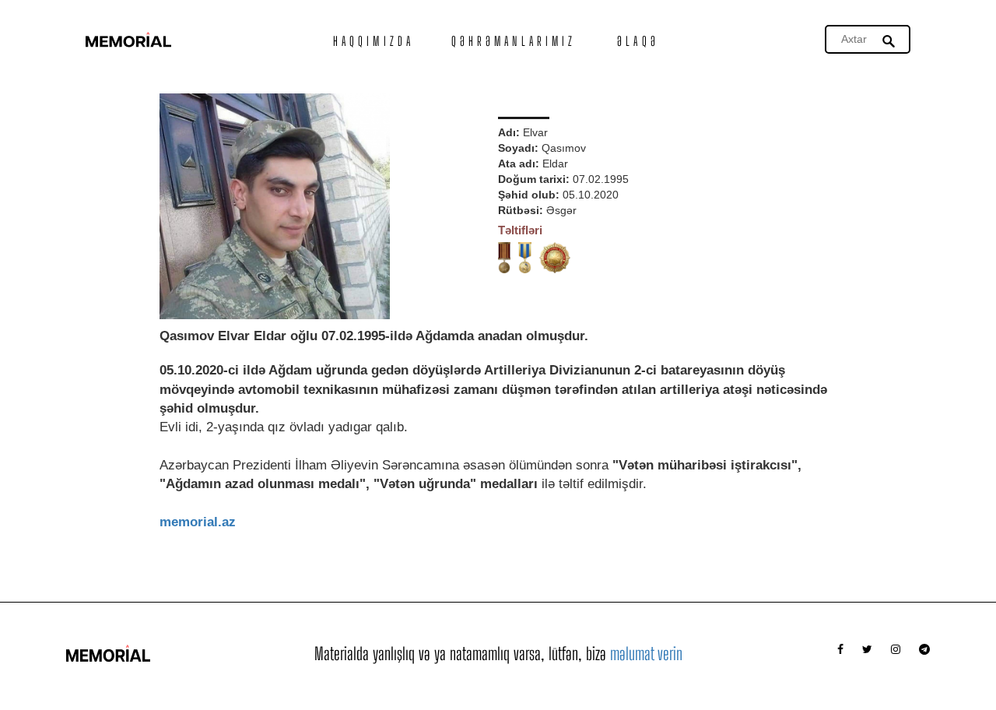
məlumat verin (646, 653)
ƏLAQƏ (638, 40)
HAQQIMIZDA (373, 40)
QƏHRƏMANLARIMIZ (514, 40)
